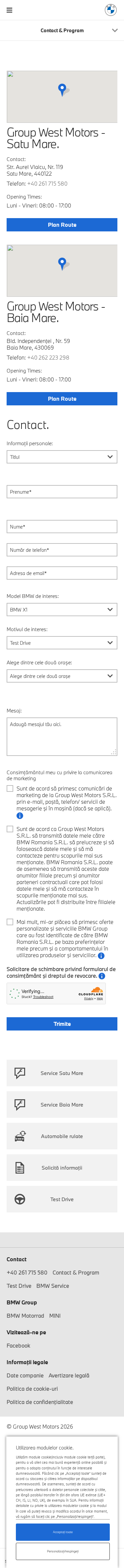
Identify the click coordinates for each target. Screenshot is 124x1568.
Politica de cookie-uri (32, 1388)
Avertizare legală (69, 1375)
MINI (55, 1315)
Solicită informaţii (62, 1167)
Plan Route (62, 224)
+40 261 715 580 (47, 183)
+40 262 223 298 (48, 357)
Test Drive (62, 1199)
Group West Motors (111, 10)
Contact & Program (76, 1272)
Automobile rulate (62, 1136)
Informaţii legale (27, 1362)
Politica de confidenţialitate (40, 1401)
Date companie (25, 1375)
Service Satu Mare (62, 1073)
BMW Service (52, 1285)
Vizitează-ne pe (26, 1332)
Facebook (18, 1345)
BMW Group (22, 1302)
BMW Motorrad (25, 1315)
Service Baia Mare (62, 1104)
